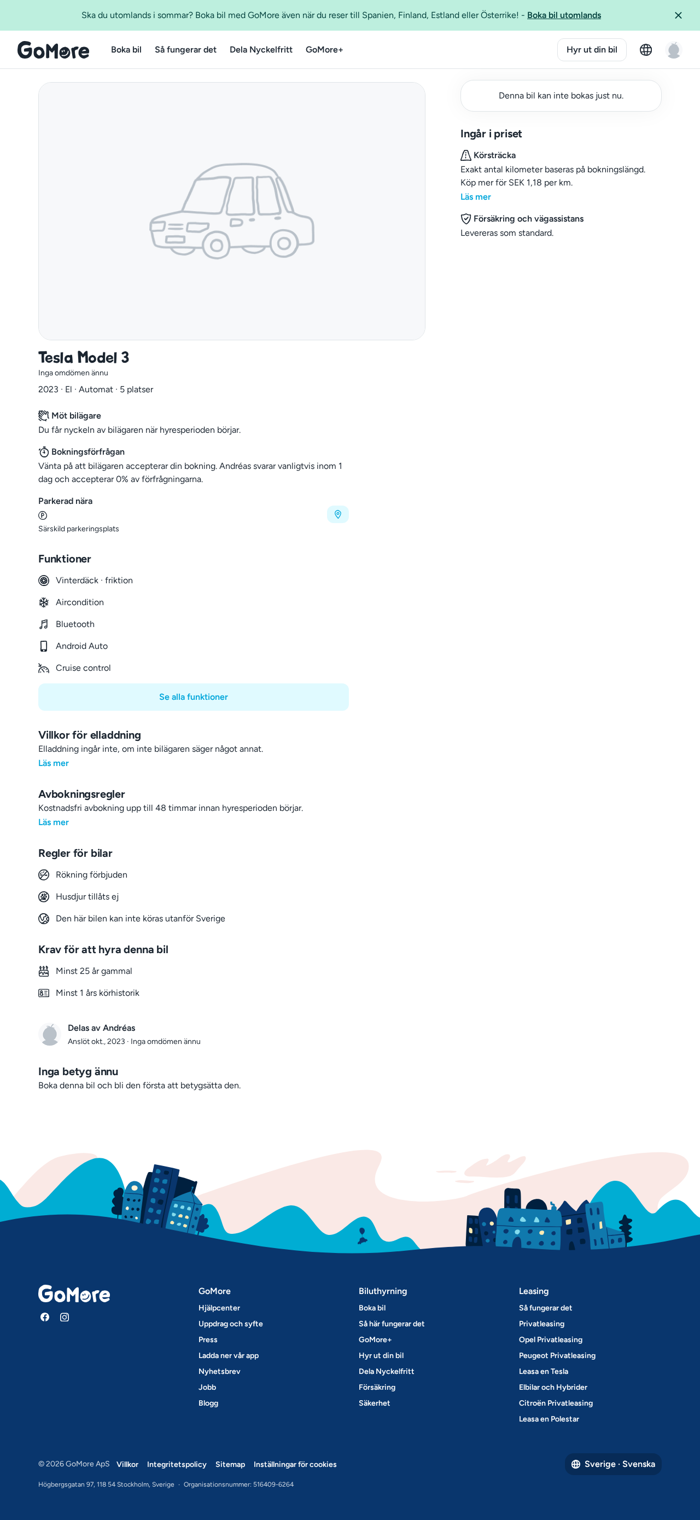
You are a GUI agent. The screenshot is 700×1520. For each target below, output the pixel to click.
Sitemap (230, 1464)
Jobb (207, 1387)
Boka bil (126, 49)
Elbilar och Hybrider (553, 1387)
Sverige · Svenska (620, 1464)
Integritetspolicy (177, 1464)
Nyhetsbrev (220, 1371)
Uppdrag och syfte (231, 1323)
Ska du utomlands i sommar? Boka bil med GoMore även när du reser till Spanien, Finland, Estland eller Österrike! (341, 15)
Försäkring (377, 1387)
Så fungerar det (186, 49)
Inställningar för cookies (295, 1464)
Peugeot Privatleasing (557, 1355)
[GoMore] (53, 50)
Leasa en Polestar (549, 1419)
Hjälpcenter (219, 1308)
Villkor (127, 1464)
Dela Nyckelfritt (261, 49)
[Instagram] (64, 1317)
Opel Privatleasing (550, 1339)
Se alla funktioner (193, 697)
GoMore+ (324, 49)
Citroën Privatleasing (556, 1403)
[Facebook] (44, 1317)
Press (208, 1339)
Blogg (208, 1403)
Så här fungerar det (392, 1323)
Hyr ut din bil (592, 49)
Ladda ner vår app (229, 1355)
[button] (682, 15)
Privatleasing (541, 1323)
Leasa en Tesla (543, 1371)
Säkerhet (374, 1403)
